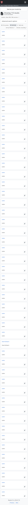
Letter (3, 31)
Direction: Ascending (21, 27)
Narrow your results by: (14, 9)
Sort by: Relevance (10, 27)
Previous (12, 502)
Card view (13, 25)
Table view (20, 25)
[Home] (2, 2)
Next (17, 502)
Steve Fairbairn (5, 341)
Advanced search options (9, 21)
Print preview (6, 25)
